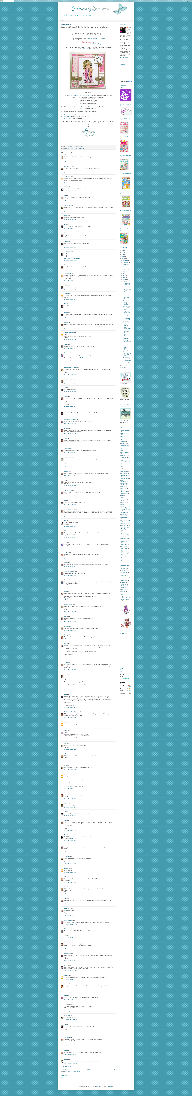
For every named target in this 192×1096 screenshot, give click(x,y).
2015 (123, 256)
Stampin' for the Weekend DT (125, 575)
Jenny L (66, 730)
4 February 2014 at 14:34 (70, 374)
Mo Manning (124, 527)
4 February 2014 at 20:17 (70, 566)
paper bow (124, 536)
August (125, 269)
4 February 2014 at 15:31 (70, 415)
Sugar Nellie (124, 580)
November (126, 262)
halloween (123, 504)
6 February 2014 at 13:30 (70, 949)
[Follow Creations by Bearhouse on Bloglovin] (126, 82)
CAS (122, 450)
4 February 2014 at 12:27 (70, 299)
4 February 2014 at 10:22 (70, 268)
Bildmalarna (124, 440)
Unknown (66, 293)
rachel (65, 285)
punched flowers (125, 550)
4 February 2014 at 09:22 (70, 190)
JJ (64, 774)
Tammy (66, 635)
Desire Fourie (67, 251)
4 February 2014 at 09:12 (70, 172)
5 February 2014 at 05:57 (70, 669)
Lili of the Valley (125, 517)
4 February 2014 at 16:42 (70, 452)
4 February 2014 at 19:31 (70, 547)
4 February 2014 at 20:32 (70, 587)
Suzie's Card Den (68, 604)
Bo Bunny (123, 443)
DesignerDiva (67, 273)
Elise (65, 643)
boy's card (124, 447)
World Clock (125, 678)
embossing (124, 493)
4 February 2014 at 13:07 (70, 318)
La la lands (124, 512)
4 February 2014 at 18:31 (70, 485)
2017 (123, 252)
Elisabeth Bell (124, 492)
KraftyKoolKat (67, 457)
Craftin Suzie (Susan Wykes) (71, 712)
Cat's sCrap (67, 929)
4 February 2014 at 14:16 (70, 362)
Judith (65, 765)
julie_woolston (67, 166)
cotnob (66, 753)
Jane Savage (67, 205)
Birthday (123, 441)
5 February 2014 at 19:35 (70, 863)
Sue (65, 195)
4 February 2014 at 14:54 (70, 383)
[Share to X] (79, 146)
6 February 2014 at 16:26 (70, 970)
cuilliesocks (67, 448)
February (125, 281)
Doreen (66, 233)
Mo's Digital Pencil (125, 529)
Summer (123, 582)
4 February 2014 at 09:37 (70, 211)
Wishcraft (66, 626)
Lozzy (65, 542)
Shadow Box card (125, 560)
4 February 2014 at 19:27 (70, 537)
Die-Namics (124, 475)
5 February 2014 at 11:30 (70, 749)
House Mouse (124, 506)
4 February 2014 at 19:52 (70, 558)
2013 (123, 365)
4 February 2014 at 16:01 (70, 433)
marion (66, 215)
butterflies (123, 448)
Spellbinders (124, 570)
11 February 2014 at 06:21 (70, 1032)
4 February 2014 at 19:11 (70, 516)
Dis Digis (123, 486)
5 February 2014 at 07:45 (70, 689)
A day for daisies (125, 430)
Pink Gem (123, 546)
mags (65, 845)
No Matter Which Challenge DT (125, 534)
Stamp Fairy (124, 572)
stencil (122, 579)
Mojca (65, 562)
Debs (65, 531)
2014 (123, 258)
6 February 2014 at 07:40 (70, 924)
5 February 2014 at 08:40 (70, 707)
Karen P (66, 975)
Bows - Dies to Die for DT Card (126, 308)
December (125, 260)
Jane (65, 793)
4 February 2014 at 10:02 (70, 247)
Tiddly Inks (124, 586)
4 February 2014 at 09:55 (70, 237)
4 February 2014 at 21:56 (70, 630)
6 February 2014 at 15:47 (70, 960)
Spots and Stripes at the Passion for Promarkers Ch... (127, 330)
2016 (123, 254)
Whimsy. (123, 593)
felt (122, 495)
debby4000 (67, 908)
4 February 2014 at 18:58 (70, 495)
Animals (123, 436)
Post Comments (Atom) (74, 1071)
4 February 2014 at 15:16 (70, 391)
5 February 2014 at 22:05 (70, 894)
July (124, 271)
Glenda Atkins (67, 953)
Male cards (124, 523)
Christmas (123, 457)
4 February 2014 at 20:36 (70, 600)
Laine (65, 155)
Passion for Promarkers (78, 148)
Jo (64, 480)
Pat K (65, 811)
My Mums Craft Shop (66, 118)
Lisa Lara (66, 662)
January (125, 362)
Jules (65, 674)
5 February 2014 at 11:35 (70, 760)
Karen (65, 694)
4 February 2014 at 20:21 (70, 575)
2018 (123, 250)
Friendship (123, 499)
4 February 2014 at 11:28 (70, 289)
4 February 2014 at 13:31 (70, 339)
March (124, 279)
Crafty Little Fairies (126, 462)
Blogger (110, 1086)
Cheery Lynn (124, 455)
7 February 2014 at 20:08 (70, 999)
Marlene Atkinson (68, 411)
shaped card (124, 564)
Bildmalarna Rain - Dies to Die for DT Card (127, 318)
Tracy (65, 995)
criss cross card (125, 465)
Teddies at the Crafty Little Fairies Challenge (126, 313)
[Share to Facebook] (80, 146)
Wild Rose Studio (125, 595)
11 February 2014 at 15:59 (70, 1045)
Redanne (66, 471)
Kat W (65, 591)
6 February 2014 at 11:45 (70, 937)
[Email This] (76, 146)
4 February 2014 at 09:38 (70, 219)
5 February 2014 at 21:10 (70, 872)
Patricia (66, 396)
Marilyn (66, 322)
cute (122, 469)
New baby (123, 532)
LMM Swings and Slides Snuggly (80, 95)
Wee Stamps (124, 589)
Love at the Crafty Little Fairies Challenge (126, 323)
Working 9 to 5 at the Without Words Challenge (127, 342)
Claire (65, 387)
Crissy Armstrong (125, 466)
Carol (65, 803)
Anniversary (124, 438)
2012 (123, 367)
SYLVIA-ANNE (67, 887)
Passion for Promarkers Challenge (95, 38)
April (124, 277)
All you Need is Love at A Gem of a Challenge (127, 359)
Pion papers (124, 548)
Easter (122, 490)
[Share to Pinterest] (82, 146)
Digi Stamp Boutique (124, 481)
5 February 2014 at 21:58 (70, 882)
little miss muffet (69, 148)
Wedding (123, 587)
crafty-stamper (68, 490)
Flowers (123, 497)
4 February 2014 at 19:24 (70, 526)
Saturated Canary (125, 558)
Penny (65, 580)
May (124, 275)
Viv (65, 224)
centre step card (125, 452)
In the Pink (64, 115)
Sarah (65, 344)
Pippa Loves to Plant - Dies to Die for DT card (127, 353)
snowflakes (124, 568)
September (126, 267)
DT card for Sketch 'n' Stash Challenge (126, 302)
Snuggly (83, 48)
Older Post (112, 1069)
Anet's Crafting (68, 920)
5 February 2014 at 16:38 (70, 807)
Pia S (65, 898)
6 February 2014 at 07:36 (70, 915)
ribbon (123, 556)
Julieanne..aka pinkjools (70, 419)
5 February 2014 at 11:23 (70, 739)
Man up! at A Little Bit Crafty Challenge (126, 348)
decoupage (124, 471)
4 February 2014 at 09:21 (70, 182)
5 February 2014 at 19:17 (70, 852)
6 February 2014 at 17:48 (70, 979)
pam (65, 616)
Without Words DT (126, 599)
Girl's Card (123, 502)
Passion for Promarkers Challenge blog (85, 107)
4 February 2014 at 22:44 (70, 639)
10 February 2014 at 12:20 (70, 1011)
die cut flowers (125, 473)
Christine (66, 353)
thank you (123, 584)
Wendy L (66, 264)
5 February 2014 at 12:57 (70, 788)
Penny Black (124, 544)
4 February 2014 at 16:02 (70, 443)
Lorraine (66, 241)
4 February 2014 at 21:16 (70, 621)
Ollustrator (98, 1086)
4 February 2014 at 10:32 (70, 280)
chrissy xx (66, 552)
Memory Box (124, 525)
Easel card (123, 488)
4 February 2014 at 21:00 (70, 611)
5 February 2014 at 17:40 (70, 830)
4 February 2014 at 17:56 (70, 475)
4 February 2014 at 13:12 (70, 328)
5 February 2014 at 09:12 (70, 717)
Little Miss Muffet (66, 116)
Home (61, 20)
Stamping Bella (125, 577)
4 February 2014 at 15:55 (70, 423)
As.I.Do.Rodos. (68, 379)
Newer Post (64, 1069)
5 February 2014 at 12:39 (70, 769)
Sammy (66, 186)
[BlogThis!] (77, 146)
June (124, 273)
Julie (65, 877)
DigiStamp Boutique (124, 484)
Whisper (66, 312)
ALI (65, 304)
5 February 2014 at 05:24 (70, 658)
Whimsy (123, 591)
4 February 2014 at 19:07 (70, 504)
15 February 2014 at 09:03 (70, 1054)
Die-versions (124, 477)
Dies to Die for (125, 478)
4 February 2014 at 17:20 (70, 467)
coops (65, 984)
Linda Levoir (67, 176)
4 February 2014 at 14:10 (70, 348)
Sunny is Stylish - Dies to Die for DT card (127, 285)
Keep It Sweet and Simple (70, 367)
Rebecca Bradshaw (69, 332)
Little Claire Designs (97, 44)
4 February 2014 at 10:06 (70, 260)
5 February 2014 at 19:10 (70, 840)
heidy (65, 520)
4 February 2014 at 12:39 (70, 307)
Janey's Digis (124, 508)
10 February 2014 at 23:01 (70, 1019)
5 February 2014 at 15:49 (70, 798)
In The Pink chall (83, 358)
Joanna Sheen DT (125, 509)
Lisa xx (66, 428)
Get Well (123, 500)
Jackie (65, 743)
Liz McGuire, (67, 856)
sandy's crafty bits (68, 509)
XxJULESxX (67, 1015)
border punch (124, 445)
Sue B (65, 820)
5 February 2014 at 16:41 (70, 815)
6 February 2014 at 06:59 (70, 904)
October (125, 264)
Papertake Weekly (125, 538)
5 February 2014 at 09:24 (70, 726)
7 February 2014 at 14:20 (70, 991)
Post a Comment (67, 1066)
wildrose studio (125, 598)
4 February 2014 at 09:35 (70, 201)
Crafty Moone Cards (69, 571)
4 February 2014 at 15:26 (70, 406)
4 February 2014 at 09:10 (70, 162)
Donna (65, 965)
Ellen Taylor (67, 1037)
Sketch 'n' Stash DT (126, 565)
